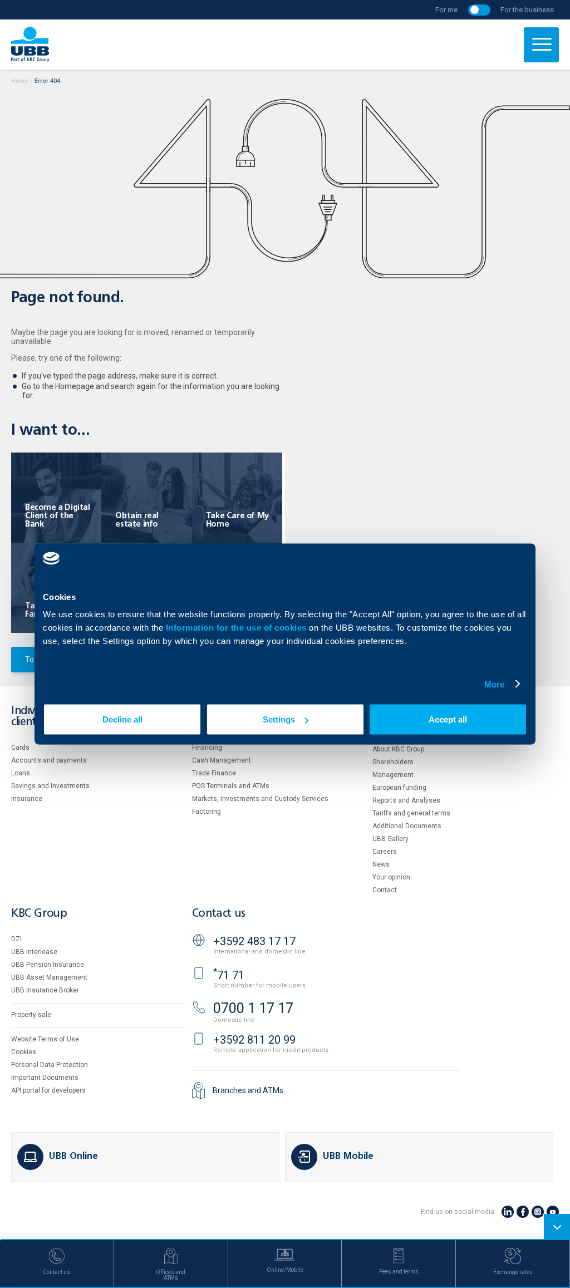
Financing (207, 747)
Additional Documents (406, 826)
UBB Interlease (34, 952)
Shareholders (393, 762)
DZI (16, 939)
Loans (20, 773)
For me (446, 10)
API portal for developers (48, 1090)
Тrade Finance (214, 773)
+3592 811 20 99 (254, 1039)
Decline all (122, 719)
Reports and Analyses (406, 800)
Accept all (448, 719)
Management (393, 775)
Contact (384, 890)
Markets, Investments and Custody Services (260, 799)
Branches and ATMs (248, 1090)
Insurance (26, 799)
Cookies (23, 1052)
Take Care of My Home (237, 520)
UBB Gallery (390, 839)
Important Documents (44, 1077)
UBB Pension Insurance (47, 965)
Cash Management (221, 760)
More (494, 684)
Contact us (218, 913)
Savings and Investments (50, 786)
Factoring (206, 811)
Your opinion (391, 877)
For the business (527, 10)
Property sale (31, 1015)
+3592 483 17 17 (254, 941)
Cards (20, 747)
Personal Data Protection (49, 1065)
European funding (399, 788)
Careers (384, 852)
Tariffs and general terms (411, 813)
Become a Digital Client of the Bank (57, 516)
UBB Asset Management (49, 977)
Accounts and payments (49, 760)
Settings (279, 719)
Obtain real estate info (137, 520)
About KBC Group (398, 749)
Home (19, 81)
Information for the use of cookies (237, 627)
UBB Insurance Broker (45, 990)
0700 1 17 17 (253, 1008)
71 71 (228, 975)
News (381, 864)
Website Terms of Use (45, 1039)
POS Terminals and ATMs (230, 786)
